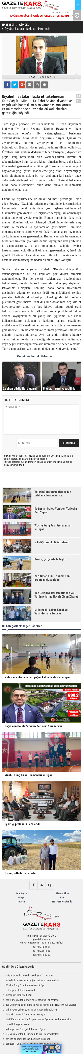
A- (78, 101)
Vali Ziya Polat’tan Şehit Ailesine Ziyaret (26, 1029)
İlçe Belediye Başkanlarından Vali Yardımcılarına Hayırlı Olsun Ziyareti (41, 1004)
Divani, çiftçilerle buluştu (19, 995)
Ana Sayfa (21, 893)
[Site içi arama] (50, 885)
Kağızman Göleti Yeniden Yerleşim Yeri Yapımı (29, 975)
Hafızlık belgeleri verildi (18, 1024)
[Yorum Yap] (44, 84)
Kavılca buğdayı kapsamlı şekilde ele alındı (28, 1038)
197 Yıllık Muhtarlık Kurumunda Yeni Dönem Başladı (32, 1034)
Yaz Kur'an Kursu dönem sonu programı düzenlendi (32, 999)
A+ (78, 96)
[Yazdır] (37, 84)
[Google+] (22, 84)
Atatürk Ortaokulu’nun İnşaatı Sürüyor (25, 1014)
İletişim (21, 901)
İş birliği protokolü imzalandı (20, 990)
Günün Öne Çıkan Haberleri (19, 966)
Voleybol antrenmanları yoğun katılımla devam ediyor (33, 980)
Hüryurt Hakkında (62, 901)
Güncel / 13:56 (39, 10)
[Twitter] (14, 84)
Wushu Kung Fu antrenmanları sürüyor (25, 985)
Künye (21, 897)
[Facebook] (7, 84)
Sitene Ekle (62, 893)
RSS (62, 897)
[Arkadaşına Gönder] (29, 84)
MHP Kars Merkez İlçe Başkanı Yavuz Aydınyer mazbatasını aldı (38, 1019)
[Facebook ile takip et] (33, 885)
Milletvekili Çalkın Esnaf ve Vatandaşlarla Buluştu (31, 1009)
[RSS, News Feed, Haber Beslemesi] (41, 885)
